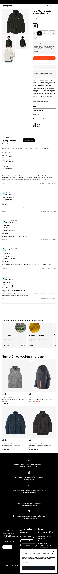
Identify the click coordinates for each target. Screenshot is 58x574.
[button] (44, 6)
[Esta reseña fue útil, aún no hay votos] (51, 183)
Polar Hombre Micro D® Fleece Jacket (11, 445)
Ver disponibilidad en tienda (44, 63)
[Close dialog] (53, 552)
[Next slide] (54, 334)
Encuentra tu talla (43, 30)
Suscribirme (7, 547)
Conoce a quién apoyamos (29, 505)
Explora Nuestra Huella (29, 492)
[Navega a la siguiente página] (38, 308)
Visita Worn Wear (29, 479)
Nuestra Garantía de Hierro (29, 466)
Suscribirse (38, 568)
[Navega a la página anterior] (20, 308)
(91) (10, 449)
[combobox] (8, 148)
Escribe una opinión (29, 140)
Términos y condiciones (45, 547)
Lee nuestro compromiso (29, 518)
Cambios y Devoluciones (26, 545)
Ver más (23, 345)
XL (53, 33)
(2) (37, 449)
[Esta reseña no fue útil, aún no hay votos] (54, 183)
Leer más (14, 181)
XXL (35, 39)
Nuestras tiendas (43, 541)
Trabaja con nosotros (44, 545)
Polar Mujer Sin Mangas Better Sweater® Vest (13, 399)
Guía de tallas (52, 30)
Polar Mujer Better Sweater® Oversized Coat (40, 445)
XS (35, 34)
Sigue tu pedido (27, 540)
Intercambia (42, 538)
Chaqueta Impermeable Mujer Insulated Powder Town (42, 399)
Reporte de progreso (44, 536)
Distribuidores (42, 543)
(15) (10, 403)
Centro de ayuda (27, 536)
